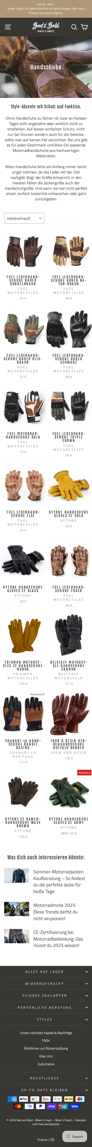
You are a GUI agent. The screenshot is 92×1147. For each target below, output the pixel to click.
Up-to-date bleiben (44, 1090)
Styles (45, 1019)
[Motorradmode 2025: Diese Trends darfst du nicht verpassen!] (16, 909)
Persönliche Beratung (45, 1007)
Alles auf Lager (45, 971)
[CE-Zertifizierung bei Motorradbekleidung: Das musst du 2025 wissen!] (16, 936)
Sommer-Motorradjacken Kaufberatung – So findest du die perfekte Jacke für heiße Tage (59, 881)
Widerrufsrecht (44, 983)
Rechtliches (44, 1078)
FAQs (46, 1040)
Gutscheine (46, 1064)
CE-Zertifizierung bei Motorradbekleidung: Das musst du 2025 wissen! (58, 938)
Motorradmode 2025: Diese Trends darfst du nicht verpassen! (55, 911)
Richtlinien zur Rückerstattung (46, 1048)
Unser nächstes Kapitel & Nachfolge (46, 1033)
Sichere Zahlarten (44, 995)
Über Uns (46, 1056)
